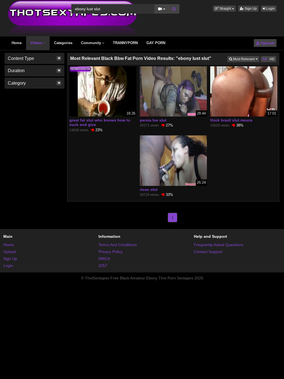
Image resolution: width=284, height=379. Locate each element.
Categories (63, 43)
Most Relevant (245, 59)
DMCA (104, 258)
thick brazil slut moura (231, 120)
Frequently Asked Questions (218, 244)
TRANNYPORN (125, 43)
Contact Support (208, 251)
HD (272, 59)
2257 (102, 265)
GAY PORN (155, 43)
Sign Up (250, 9)
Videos (36, 43)
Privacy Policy (110, 251)
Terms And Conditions (117, 244)
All (264, 59)
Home (17, 43)
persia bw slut (153, 120)
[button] (224, 9)
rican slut (149, 189)
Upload (267, 43)
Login (270, 9)
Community (91, 43)
